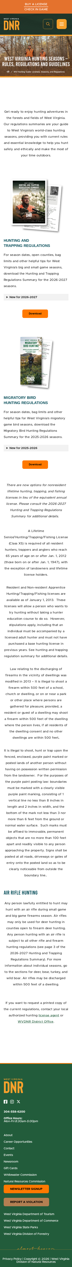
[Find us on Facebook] (7, 1102)
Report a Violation (26, 1202)
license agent (49, 1015)
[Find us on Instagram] (13, 1102)
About (8, 1135)
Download (35, 313)
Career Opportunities (18, 1141)
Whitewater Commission (20, 1174)
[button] (48, 24)
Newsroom (11, 1161)
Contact (9, 1148)
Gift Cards (11, 1168)
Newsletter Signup (26, 1189)
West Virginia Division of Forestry (26, 1233)
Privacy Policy (12, 1258)
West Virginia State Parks (21, 1227)
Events (8, 1155)
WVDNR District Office (36, 1021)
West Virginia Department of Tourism (29, 1214)
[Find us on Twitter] (20, 1101)
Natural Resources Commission (24, 1181)
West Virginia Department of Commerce (31, 1220)
